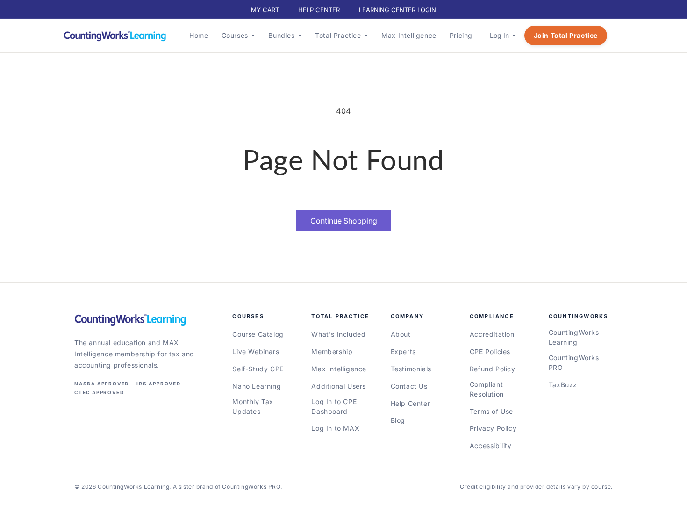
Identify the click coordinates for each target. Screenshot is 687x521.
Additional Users (338, 386)
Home (198, 35)
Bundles (285, 35)
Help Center (410, 403)
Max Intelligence (409, 35)
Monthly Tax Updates (252, 406)
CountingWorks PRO (574, 362)
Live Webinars (255, 351)
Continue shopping (343, 220)
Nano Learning (256, 386)
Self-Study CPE (257, 369)
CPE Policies (490, 351)
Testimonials (411, 369)
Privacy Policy (493, 428)
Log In (503, 35)
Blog (398, 420)
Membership (331, 351)
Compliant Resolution (487, 389)
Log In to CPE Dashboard (334, 406)
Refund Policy (492, 369)
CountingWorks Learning (574, 337)
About (401, 334)
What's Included (338, 334)
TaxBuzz (563, 385)
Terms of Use (491, 411)
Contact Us (409, 386)
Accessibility (491, 445)
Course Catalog (257, 334)
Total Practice (341, 35)
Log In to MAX (335, 428)
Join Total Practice (566, 35)
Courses (239, 35)
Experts (403, 351)
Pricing (461, 35)
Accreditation (492, 334)
